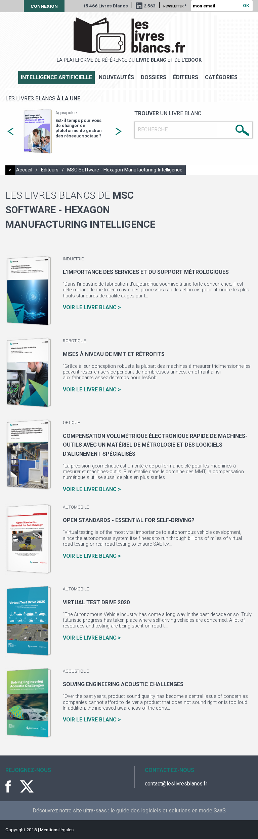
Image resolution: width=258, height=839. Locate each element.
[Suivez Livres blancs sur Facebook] (12, 786)
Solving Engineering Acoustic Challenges (123, 684)
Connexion (44, 6)
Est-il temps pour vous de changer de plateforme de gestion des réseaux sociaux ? (78, 128)
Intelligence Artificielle (56, 77)
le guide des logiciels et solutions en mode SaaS (168, 810)
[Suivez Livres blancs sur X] (27, 786)
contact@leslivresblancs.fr (176, 783)
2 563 (150, 5)
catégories (221, 77)
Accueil (24, 170)
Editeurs (49, 170)
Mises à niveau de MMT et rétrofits (114, 354)
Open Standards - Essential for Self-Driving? (129, 520)
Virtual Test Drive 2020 (96, 602)
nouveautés (116, 77)
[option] (64, 131)
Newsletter (174, 5)
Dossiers (153, 77)
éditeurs (185, 77)
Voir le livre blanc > (92, 307)
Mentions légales (57, 829)
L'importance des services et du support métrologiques (146, 272)
